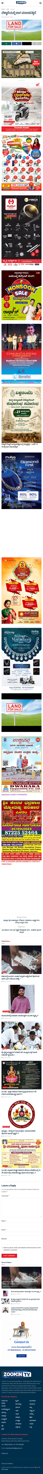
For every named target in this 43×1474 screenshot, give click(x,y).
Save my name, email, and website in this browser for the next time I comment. (22, 1249)
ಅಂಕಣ (4, 1406)
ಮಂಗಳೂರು (33, 1400)
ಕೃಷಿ (2, 1425)
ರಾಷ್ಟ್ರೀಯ (32, 1410)
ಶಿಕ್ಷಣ (31, 1417)
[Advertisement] (21, 532)
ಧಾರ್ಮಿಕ (5, 1087)
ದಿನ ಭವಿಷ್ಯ (18, 1404)
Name (4, 1221)
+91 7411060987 (18, 1444)
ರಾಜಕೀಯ (32, 1404)
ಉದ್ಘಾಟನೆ (4, 1419)
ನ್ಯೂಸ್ (7, 9)
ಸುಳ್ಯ (31, 1427)
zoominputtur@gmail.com (14, 1448)
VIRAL (3, 1403)
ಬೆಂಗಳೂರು (18, 1424)
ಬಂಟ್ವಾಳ (18, 1420)
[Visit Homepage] (21, 3)
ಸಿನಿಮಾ (31, 1424)
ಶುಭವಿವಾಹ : (33, 1420)
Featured (6, 1011)
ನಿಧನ (17, 1410)
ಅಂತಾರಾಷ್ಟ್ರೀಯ (6, 1409)
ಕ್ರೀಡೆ (3, 1429)
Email (4, 1230)
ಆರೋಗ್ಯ (4, 1412)
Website (4, 1239)
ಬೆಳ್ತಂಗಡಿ (18, 1427)
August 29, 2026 (6, 981)
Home (3, 9)
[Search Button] (41, 3)
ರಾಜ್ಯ (31, 1407)
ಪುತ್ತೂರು (13, 9)
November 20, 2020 (7, 17)
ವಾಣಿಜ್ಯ (31, 1414)
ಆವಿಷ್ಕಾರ (4, 1416)
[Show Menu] (2, 3)
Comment (5, 1196)
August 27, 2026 (6, 1097)
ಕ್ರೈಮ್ (4, 972)
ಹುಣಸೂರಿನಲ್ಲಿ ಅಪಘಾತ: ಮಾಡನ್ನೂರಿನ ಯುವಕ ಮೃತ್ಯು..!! (20, 1016)
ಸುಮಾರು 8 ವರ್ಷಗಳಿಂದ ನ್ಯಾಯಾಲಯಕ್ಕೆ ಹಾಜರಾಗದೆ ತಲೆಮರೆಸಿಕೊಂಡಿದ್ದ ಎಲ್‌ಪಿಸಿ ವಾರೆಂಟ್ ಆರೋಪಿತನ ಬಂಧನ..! (24, 1310)
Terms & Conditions (7, 1463)
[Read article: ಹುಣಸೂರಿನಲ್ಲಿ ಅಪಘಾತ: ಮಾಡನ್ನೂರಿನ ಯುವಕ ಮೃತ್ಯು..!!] (22, 999)
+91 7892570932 (7, 1444)
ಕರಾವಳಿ (4, 1422)
